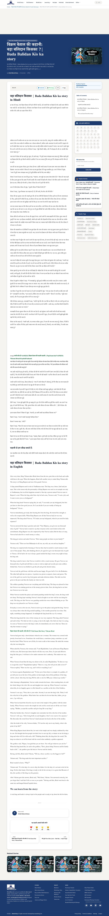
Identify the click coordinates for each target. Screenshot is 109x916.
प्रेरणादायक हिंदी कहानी (81, 232)
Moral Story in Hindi (90, 219)
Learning (47, 2)
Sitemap (95, 913)
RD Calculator (88, 895)
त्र (94, 147)
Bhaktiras (38, 2)
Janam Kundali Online (70, 893)
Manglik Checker (69, 898)
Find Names (29, 2)
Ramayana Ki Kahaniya (57, 893)
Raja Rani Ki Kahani (89, 235)
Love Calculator (69, 900)
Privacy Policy (78, 913)
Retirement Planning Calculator (92, 900)
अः (92, 131)
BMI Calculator (88, 893)
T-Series (90, 232)
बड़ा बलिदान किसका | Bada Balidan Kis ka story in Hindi (88, 100)
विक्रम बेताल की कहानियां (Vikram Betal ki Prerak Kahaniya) (24, 7)
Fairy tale (37, 898)
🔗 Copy (64, 88)
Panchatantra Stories (39, 895)
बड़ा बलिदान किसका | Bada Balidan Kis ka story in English (88, 109)
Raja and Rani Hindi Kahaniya (42, 893)
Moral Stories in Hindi (91, 222)
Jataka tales (56, 899)
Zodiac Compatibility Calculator (72, 890)
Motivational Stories (39, 890)
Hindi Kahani (91, 228)
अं (88, 131)
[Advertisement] (54, 21)
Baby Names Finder (89, 888)
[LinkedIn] (95, 905)
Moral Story (79, 235)
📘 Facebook (41, 88)
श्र (98, 147)
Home (8, 7)
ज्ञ (77, 150)
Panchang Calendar (69, 888)
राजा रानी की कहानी (80, 222)
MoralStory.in (80, 219)
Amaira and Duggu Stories (41, 900)
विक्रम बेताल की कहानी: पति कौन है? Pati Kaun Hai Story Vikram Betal (32, 631)
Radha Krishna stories (92, 238)
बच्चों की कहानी (80, 225)
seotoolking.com (38, 913)
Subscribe (88, 170)
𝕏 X (58, 88)
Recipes (55, 2)
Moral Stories (38, 888)
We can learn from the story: (85, 114)
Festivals (61, 2)
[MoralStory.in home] (11, 2)
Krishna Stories (57, 897)
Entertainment (69, 2)
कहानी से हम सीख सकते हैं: (84, 105)
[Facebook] (86, 905)
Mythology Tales (58, 890)
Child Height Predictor (90, 890)
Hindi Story (20, 2)
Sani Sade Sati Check (70, 895)
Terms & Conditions (87, 913)
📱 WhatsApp (50, 88)
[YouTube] (91, 905)
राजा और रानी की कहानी (81, 228)
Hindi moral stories (81, 238)
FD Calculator (88, 898)
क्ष (91, 147)
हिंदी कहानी (88, 225)
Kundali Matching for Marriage (72, 902)
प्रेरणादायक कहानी (96, 225)
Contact (100, 913)
